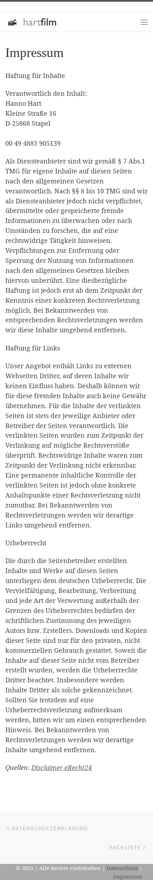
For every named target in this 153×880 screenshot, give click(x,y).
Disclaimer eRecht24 (61, 767)
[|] (31, 21)
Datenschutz (122, 867)
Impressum (127, 876)
